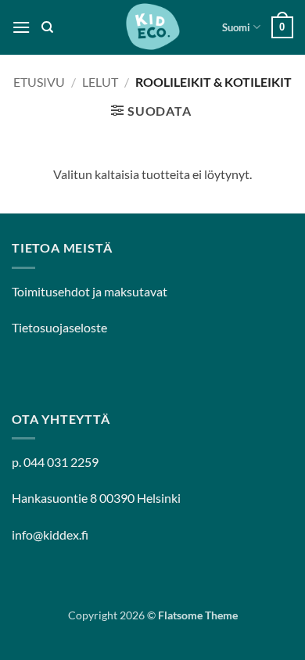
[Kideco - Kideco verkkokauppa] (152, 27)
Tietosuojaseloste (59, 327)
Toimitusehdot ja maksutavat (89, 291)
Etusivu (39, 81)
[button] (21, 27)
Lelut (100, 81)
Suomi (236, 27)
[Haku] (47, 27)
